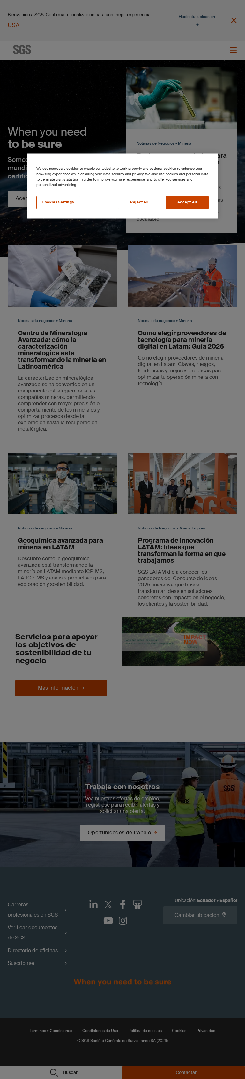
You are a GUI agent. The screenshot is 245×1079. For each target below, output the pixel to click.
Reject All (139, 202)
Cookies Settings (58, 202)
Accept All (187, 202)
